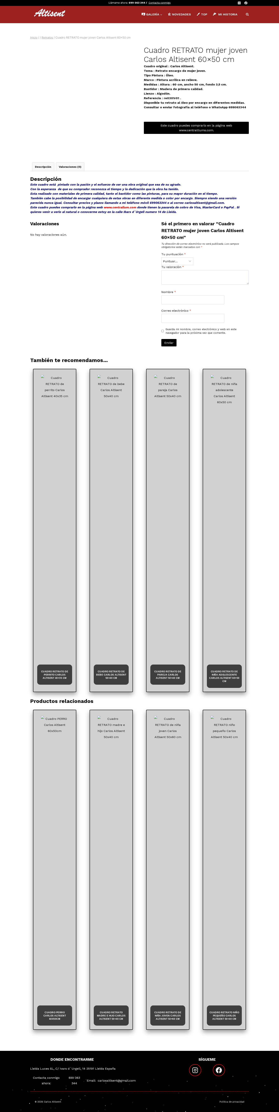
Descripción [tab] (43, 166)
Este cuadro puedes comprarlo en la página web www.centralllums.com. (196, 128)
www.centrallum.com (120, 207)
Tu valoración (172, 267)
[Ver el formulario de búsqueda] (245, 14)
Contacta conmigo (160, 2)
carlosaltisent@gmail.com (117, 1080)
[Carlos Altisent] (50, 14)
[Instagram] (239, 3)
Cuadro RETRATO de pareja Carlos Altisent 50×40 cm (167, 674)
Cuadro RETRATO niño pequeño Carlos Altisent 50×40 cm (224, 1015)
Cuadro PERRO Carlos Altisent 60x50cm (54, 1015)
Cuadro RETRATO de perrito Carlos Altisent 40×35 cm (54, 674)
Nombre (168, 292)
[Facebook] (246, 3)
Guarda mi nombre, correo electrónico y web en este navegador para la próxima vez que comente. (201, 331)
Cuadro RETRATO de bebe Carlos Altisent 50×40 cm (111, 674)
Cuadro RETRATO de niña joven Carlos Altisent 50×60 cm (167, 1015)
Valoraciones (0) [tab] (70, 166)
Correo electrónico (176, 310)
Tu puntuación (173, 254)
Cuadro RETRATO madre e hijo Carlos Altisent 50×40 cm (111, 1015)
